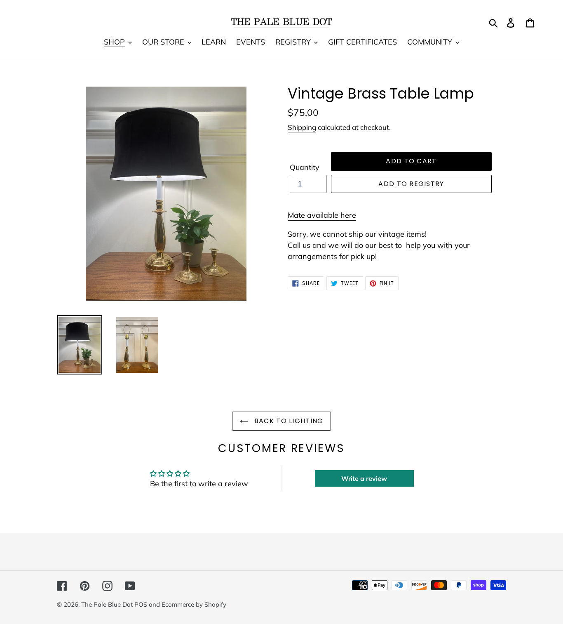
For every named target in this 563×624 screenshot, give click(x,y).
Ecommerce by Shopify (194, 604)
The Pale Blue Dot (107, 604)
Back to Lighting (288, 421)
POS (140, 604)
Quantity (304, 167)
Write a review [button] (364, 478)
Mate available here (322, 215)
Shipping (302, 127)
